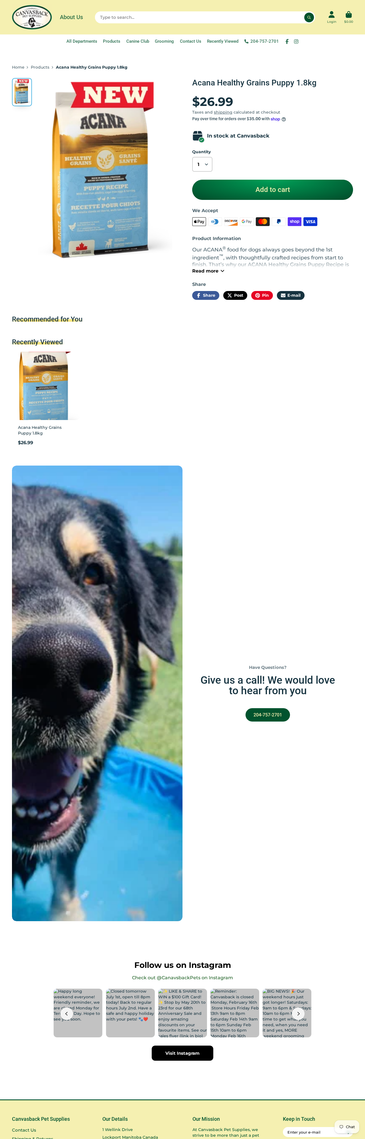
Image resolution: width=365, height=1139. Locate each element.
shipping (223, 112)
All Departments (81, 41)
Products (111, 41)
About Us (71, 17)
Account (331, 17)
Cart (348, 17)
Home (18, 67)
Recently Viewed (222, 41)
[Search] (309, 17)
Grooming (164, 41)
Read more (205, 271)
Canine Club (137, 41)
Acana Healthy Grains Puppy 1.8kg (46, 401)
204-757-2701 (264, 41)
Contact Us (190, 41)
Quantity (201, 151)
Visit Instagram (182, 1053)
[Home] (32, 17)
